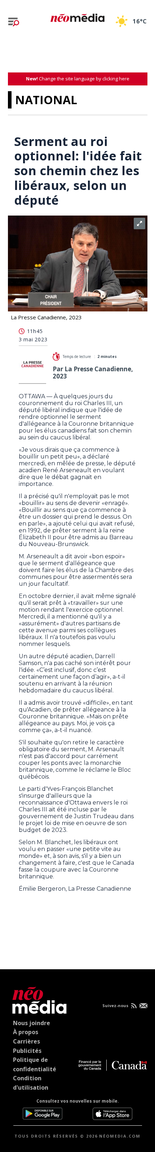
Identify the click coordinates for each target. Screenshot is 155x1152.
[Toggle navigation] (13, 22)
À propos (25, 1032)
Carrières (26, 1041)
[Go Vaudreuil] (37, 999)
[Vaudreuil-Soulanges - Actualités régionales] (77, 16)
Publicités (27, 1051)
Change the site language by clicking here (77, 78)
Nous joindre (31, 1023)
